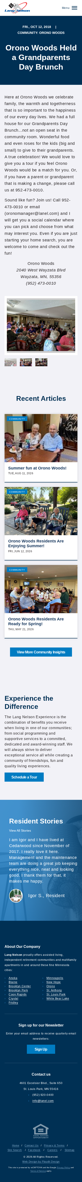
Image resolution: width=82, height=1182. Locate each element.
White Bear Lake (57, 998)
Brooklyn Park (18, 990)
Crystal (13, 998)
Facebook (34, 1150)
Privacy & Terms (54, 1145)
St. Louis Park (56, 994)
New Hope (53, 982)
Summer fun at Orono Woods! (37, 468)
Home (15, 1145)
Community (17, 419)
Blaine (13, 982)
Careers (52, 1150)
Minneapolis (54, 978)
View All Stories (20, 830)
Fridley (13, 1002)
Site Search (15, 1150)
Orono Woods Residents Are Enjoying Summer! (36, 543)
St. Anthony (54, 990)
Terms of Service (38, 1171)
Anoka (13, 978)
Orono (50, 986)
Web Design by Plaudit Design (41, 1161)
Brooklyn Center (20, 986)
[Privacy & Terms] (41, 1138)
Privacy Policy (63, 1168)
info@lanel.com (43, 1100)
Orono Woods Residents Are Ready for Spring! (36, 621)
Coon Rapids (18, 994)
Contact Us (31, 1145)
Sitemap (69, 1150)
